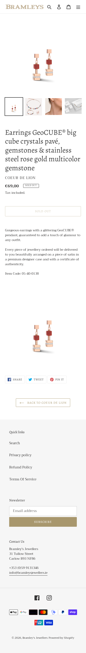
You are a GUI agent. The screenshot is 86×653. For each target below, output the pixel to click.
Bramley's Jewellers (35, 637)
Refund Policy (20, 467)
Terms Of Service (22, 479)
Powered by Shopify (61, 637)
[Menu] (78, 7)
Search (14, 443)
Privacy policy (20, 455)
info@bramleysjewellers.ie (28, 572)
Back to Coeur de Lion (46, 403)
